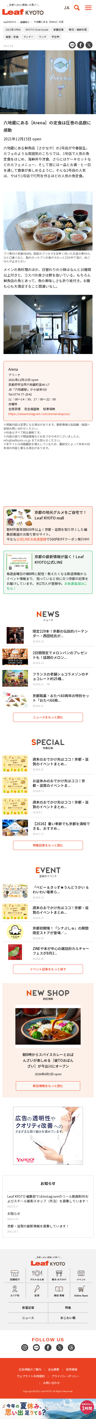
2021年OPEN (13, 29)
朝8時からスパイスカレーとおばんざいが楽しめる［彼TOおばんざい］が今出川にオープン (48, 1060)
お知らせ (13, 1213)
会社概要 (53, 1369)
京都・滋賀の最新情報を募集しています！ (38, 1226)
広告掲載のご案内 (30, 1369)
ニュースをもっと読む (48, 717)
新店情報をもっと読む (48, 1086)
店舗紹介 (25, 22)
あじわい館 (67, 1318)
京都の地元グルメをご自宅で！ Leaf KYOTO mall (60, 515)
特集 (68, 1307)
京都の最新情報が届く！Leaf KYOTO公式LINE (59, 559)
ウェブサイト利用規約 (31, 1376)
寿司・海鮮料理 (78, 29)
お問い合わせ (51, 1383)
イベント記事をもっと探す (48, 969)
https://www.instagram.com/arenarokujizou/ (39, 414)
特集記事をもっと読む (48, 845)
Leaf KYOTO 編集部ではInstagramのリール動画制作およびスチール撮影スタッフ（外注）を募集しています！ (48, 1198)
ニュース (28, 1318)
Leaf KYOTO (9, 22)
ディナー (29, 37)
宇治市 (55, 37)
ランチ (42, 37)
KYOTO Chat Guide (37, 29)
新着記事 (58, 29)
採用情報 (71, 1369)
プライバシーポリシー (65, 1376)
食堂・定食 (12, 37)
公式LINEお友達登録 (31, 539)
